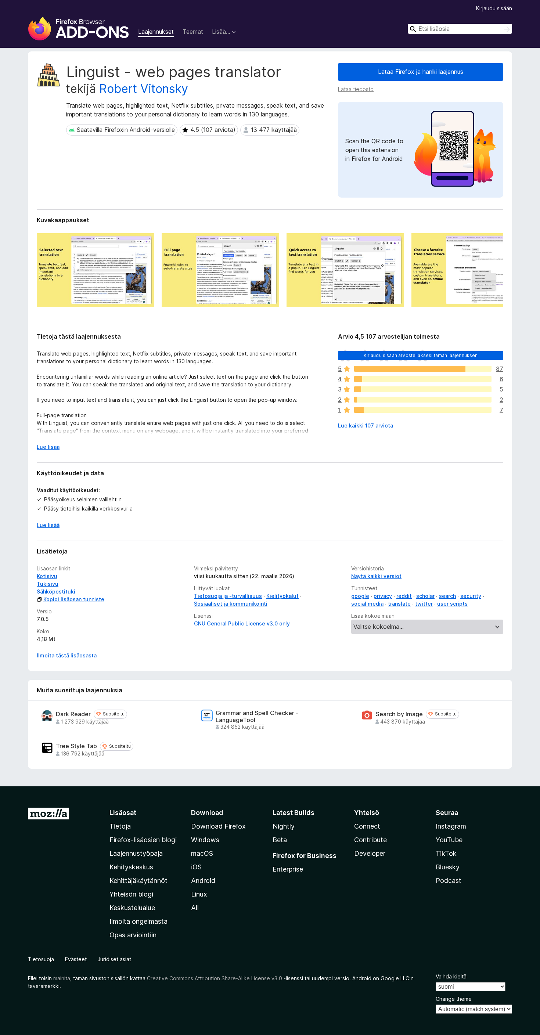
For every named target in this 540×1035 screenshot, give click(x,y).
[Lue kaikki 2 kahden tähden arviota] (423, 400)
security (470, 596)
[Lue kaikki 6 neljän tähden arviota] (423, 379)
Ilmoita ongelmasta (138, 921)
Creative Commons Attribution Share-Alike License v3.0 (214, 978)
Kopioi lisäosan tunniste (73, 599)
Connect (367, 826)
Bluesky (448, 867)
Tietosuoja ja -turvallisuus (228, 596)
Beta (280, 840)
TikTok (446, 853)
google (360, 596)
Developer (369, 853)
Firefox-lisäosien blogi (143, 840)
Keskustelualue (132, 908)
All (195, 908)
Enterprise (288, 869)
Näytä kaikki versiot (376, 576)
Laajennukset (156, 31)
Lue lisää (48, 447)
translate (399, 604)
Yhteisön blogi (131, 894)
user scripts (452, 604)
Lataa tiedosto (356, 89)
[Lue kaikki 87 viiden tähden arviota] (423, 369)
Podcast (448, 880)
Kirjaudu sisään (494, 8)
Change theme (454, 999)
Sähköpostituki (56, 591)
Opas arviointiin (132, 935)
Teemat (193, 31)
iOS (196, 867)
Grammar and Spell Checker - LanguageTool (257, 717)
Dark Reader (73, 714)
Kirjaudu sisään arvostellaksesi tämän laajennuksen (421, 355)
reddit (404, 596)
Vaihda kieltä (451, 976)
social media (367, 604)
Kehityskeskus (131, 867)
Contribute (370, 840)
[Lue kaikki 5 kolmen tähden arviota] (423, 389)
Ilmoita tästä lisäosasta (67, 655)
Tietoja (120, 826)
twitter (424, 604)
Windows (205, 840)
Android (203, 880)
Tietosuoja (41, 959)
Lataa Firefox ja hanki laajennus (420, 71)
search (447, 596)
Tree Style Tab (76, 746)
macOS (202, 853)
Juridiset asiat (114, 959)
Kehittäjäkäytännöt (138, 880)
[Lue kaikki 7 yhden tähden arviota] (423, 410)
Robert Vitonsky (143, 89)
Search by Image (399, 714)
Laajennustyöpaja (136, 853)
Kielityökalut (282, 596)
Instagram (451, 826)
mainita (61, 978)
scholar (425, 596)
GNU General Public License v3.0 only (242, 623)
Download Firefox (218, 826)
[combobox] (460, 29)
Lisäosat (122, 812)
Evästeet (76, 959)
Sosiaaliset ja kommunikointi (230, 604)
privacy (383, 596)
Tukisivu (47, 584)
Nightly (284, 826)
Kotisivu (47, 576)
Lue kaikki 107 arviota (365, 425)
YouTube (449, 840)
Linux (199, 894)
